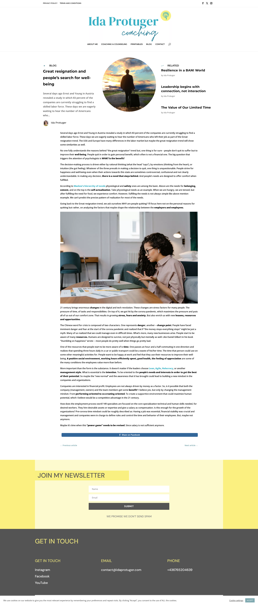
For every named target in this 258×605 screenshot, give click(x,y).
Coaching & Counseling (114, 44)
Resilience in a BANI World (183, 70)
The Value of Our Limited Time (186, 107)
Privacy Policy (50, 3)
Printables (137, 44)
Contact (160, 44)
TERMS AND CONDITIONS (70, 3)
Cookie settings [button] (236, 600)
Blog (149, 44)
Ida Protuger (169, 75)
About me (92, 44)
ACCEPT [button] (250, 600)
